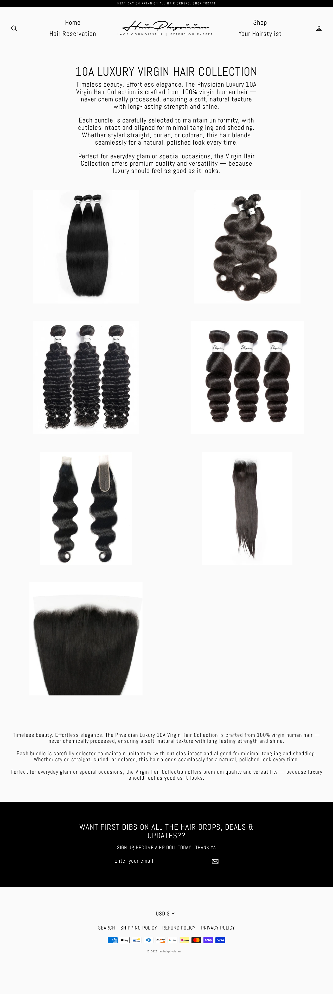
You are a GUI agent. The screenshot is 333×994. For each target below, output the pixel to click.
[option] (85, 508)
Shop (260, 22)
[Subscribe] (214, 861)
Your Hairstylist (260, 33)
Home (73, 22)
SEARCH (106, 928)
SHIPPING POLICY (138, 928)
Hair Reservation (73, 33)
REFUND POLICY (179, 928)
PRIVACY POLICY (218, 928)
